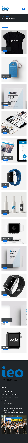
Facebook (3, 391)
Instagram (11, 391)
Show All (4, 26)
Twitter (6, 391)
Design (14, 26)
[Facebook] (20, 2)
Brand (9, 26)
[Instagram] (25, 2)
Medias (19, 26)
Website (24, 26)
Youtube (8, 391)
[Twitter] (22, 2)
